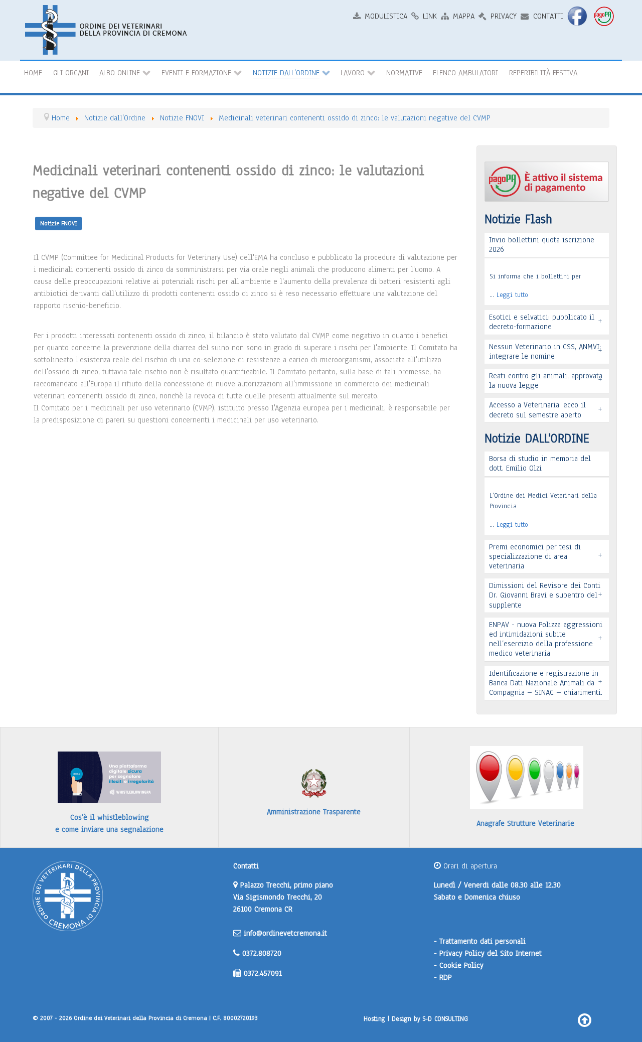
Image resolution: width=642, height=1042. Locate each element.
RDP (445, 977)
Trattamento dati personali (482, 941)
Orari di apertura (469, 866)
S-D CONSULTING (445, 1018)
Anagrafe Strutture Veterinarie (525, 823)
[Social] (578, 16)
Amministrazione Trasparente (314, 812)
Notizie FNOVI (58, 223)
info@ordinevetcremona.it (285, 933)
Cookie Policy (461, 965)
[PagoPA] (605, 16)
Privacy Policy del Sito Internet (490, 953)
